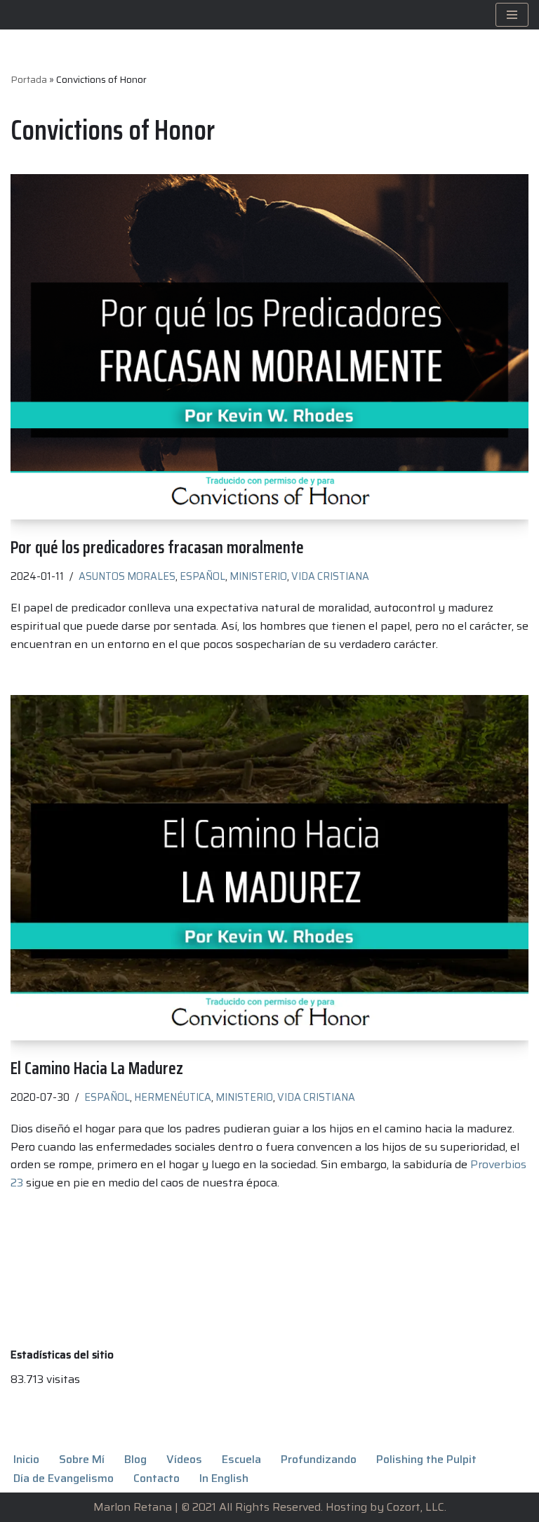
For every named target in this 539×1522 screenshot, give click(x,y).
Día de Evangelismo (63, 1478)
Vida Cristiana (330, 576)
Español (202, 576)
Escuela (241, 1459)
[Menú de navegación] (511, 15)
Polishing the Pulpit (426, 1459)
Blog (135, 1459)
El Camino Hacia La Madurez (97, 1068)
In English (223, 1478)
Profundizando (319, 1459)
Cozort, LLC (415, 1507)
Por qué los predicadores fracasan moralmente (157, 547)
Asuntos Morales (127, 576)
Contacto (156, 1478)
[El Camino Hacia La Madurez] (269, 867)
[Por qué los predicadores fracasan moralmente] (269, 347)
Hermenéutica (172, 1097)
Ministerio (258, 576)
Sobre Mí (82, 1459)
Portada (29, 79)
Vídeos (184, 1459)
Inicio (26, 1459)
